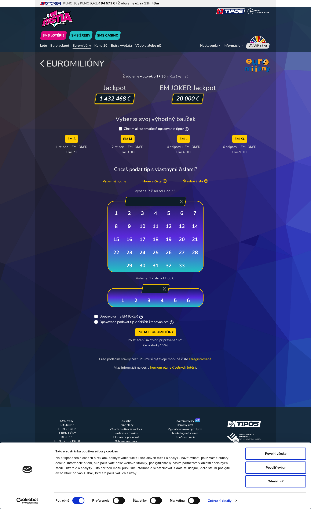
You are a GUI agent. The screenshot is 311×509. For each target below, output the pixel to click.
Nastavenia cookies (126, 433)
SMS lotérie (67, 425)
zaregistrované (200, 359)
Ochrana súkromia (126, 441)
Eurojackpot (59, 45)
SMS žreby (66, 421)
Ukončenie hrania (185, 437)
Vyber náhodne (114, 181)
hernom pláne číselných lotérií (173, 367)
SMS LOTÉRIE (54, 35)
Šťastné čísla (193, 181)
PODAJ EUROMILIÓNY (156, 332)
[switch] (119, 500)
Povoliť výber (276, 467)
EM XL (240, 139)
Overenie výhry (185, 421)
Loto (43, 45)
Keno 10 (100, 45)
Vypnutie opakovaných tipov (185, 429)
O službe (126, 421)
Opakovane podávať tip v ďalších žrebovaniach (134, 322)
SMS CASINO (107, 35)
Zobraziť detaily (220, 500)
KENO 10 (67, 437)
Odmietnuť (276, 481)
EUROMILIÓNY (75, 64)
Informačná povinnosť (126, 437)
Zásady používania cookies (126, 429)
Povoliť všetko (275, 453)
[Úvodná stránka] (76, 19)
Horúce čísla (152, 181)
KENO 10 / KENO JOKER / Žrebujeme (110, 3)
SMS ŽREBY (80, 35)
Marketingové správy (185, 433)
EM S (71, 139)
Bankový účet (185, 425)
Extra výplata (121, 45)
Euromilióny (82, 45)
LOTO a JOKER (67, 429)
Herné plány (125, 425)
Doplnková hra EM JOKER (118, 316)
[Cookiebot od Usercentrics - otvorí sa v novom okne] (27, 501)
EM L (183, 139)
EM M (127, 139)
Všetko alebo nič (148, 45)
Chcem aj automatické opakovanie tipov (154, 128)
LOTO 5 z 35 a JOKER (67, 441)
